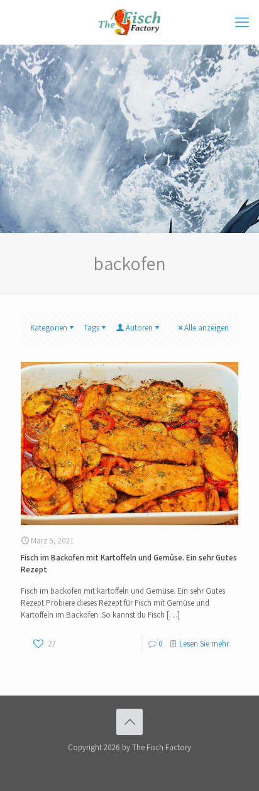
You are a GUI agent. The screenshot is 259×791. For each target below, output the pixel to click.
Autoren (139, 327)
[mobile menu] (242, 22)
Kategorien (48, 327)
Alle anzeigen (206, 327)
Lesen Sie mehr (204, 643)
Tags (91, 327)
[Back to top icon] (129, 722)
